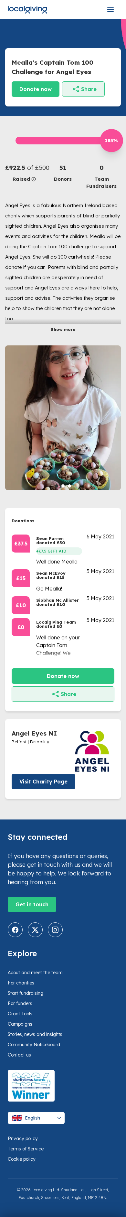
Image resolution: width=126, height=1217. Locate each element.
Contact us (19, 1055)
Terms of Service (26, 1149)
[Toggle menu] (110, 9)
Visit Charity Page (43, 781)
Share (89, 89)
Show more (63, 329)
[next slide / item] (116, 418)
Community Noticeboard (34, 1045)
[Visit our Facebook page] (15, 929)
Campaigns (20, 1024)
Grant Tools (20, 1014)
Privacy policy (23, 1138)
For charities (21, 983)
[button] (24, 173)
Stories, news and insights (35, 1034)
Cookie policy (22, 1159)
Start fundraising (25, 993)
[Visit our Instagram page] (55, 929)
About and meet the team (35, 972)
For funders (20, 1003)
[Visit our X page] (35, 929)
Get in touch (32, 904)
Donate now (35, 89)
